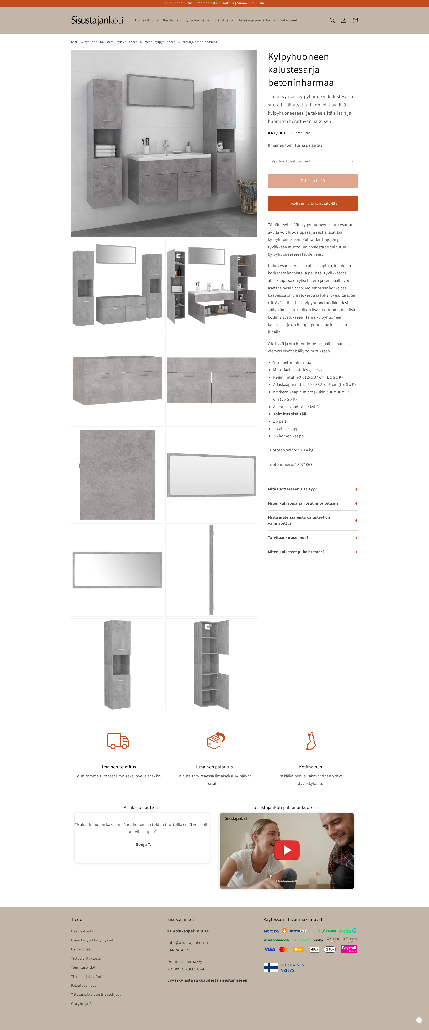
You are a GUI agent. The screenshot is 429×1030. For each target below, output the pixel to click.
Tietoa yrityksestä (86, 958)
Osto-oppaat (81, 949)
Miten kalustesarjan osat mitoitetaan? (303, 503)
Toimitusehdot (83, 967)
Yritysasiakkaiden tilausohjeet (96, 994)
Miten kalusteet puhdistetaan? (296, 551)
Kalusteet (107, 42)
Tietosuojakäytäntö (87, 976)
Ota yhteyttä (81, 1003)
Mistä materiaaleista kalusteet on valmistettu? (299, 520)
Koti (74, 42)
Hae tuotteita (82, 931)
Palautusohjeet (83, 985)
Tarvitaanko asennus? (288, 537)
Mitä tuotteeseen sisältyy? (292, 489)
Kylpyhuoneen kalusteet (134, 42)
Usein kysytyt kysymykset (92, 940)
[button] (145, 20)
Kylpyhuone (88, 42)
